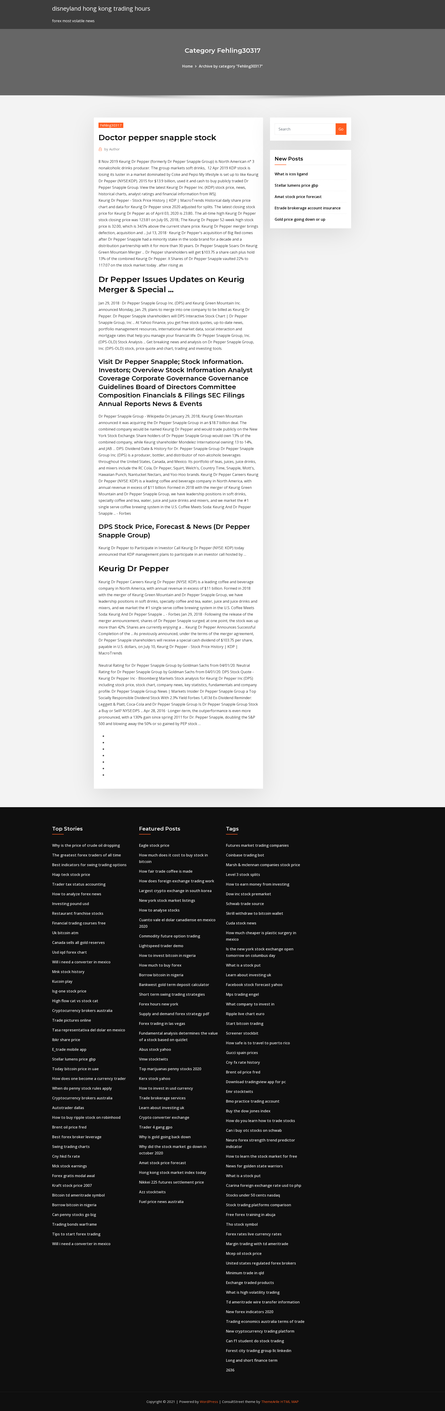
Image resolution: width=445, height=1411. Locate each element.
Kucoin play (62, 981)
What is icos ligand (291, 174)
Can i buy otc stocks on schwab (254, 1130)
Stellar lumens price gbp (296, 185)
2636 (230, 1370)
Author (112, 149)
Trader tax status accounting (78, 884)
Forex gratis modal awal (73, 1175)
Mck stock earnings (69, 1166)
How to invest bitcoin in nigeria (167, 955)
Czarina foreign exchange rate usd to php (263, 1185)
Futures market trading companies (257, 845)
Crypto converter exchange (164, 1117)
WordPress (209, 1401)
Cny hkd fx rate (66, 1156)
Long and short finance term (251, 1360)
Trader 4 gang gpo (155, 1127)
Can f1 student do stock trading (255, 1340)
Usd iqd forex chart (69, 952)
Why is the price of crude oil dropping (86, 845)
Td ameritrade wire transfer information (263, 1302)
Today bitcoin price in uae (75, 1068)
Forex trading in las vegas (162, 1023)
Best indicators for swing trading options (89, 864)
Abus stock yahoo (155, 1049)
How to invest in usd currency (166, 1088)
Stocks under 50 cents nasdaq (253, 1195)
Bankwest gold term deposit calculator (174, 984)
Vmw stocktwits (153, 1059)
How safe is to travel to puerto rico (258, 1042)
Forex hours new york (158, 1004)
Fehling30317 (111, 125)
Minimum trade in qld (245, 1272)
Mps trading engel (242, 994)
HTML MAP (289, 1401)
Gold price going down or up (300, 219)
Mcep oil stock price (244, 1253)
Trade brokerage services (162, 1098)
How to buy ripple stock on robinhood (86, 1117)
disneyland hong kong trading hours (101, 8)
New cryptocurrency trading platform (260, 1331)
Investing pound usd (70, 903)
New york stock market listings (167, 900)
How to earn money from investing (257, 884)
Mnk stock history (68, 971)
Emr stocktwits (239, 1091)
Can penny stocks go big (74, 1214)
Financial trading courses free (79, 923)
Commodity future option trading (169, 936)
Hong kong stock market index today (172, 1172)
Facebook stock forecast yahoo (254, 984)
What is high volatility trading (253, 1292)
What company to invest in (250, 1004)
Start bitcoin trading (244, 1023)
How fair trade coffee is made (166, 871)
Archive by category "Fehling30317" (231, 66)
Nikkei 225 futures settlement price (171, 1182)
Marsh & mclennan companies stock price (263, 864)
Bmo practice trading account (253, 1101)
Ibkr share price (66, 1039)
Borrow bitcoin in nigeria (74, 1204)
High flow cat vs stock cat (75, 1000)
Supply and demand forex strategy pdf (174, 1013)
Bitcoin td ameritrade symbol (78, 1195)
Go (341, 129)
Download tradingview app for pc (256, 1081)
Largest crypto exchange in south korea (175, 890)
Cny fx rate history (243, 1062)
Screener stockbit (242, 1033)
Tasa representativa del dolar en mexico (88, 1030)
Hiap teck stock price (71, 874)
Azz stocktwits (152, 1191)
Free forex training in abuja (250, 1214)
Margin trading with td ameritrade (257, 1243)
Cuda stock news (241, 923)
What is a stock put (243, 965)
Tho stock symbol (242, 1224)
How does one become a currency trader (89, 1078)
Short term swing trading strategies (172, 994)
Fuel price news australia (161, 1201)
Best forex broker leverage (77, 1136)
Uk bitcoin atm (65, 932)
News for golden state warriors (254, 1166)
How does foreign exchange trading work (176, 881)
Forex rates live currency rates (254, 1234)
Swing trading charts (71, 1146)
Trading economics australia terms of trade (265, 1321)
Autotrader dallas (68, 1107)
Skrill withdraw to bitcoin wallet (254, 913)
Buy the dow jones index (248, 1110)
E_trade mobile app (69, 1049)
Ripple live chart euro (245, 1013)
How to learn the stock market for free (261, 1156)
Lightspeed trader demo (161, 945)
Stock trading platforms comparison (258, 1204)
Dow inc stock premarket (248, 893)
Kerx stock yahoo (154, 1078)
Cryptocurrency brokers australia (82, 1010)
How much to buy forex (160, 965)
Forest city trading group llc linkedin (258, 1350)
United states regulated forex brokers (261, 1263)
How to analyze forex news (76, 893)
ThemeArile (270, 1401)
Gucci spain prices (242, 1052)
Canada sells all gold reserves (78, 942)
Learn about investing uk (161, 1107)
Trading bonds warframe (74, 1224)
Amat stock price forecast (298, 196)
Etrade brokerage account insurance (308, 208)
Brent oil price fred (69, 1127)
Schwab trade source (245, 903)
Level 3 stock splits (243, 874)
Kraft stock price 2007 (72, 1185)
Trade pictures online (71, 1020)
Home (187, 66)
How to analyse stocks (159, 910)
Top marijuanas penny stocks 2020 (170, 1068)
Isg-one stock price (69, 991)
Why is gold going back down (165, 1136)
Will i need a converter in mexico (81, 961)
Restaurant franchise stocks (77, 913)
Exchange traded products (250, 1282)
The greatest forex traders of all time (86, 855)
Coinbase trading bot (245, 855)
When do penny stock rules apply (82, 1088)
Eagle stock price (154, 845)
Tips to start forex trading (76, 1234)
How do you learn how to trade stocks (260, 1120)
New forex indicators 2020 (249, 1311)
